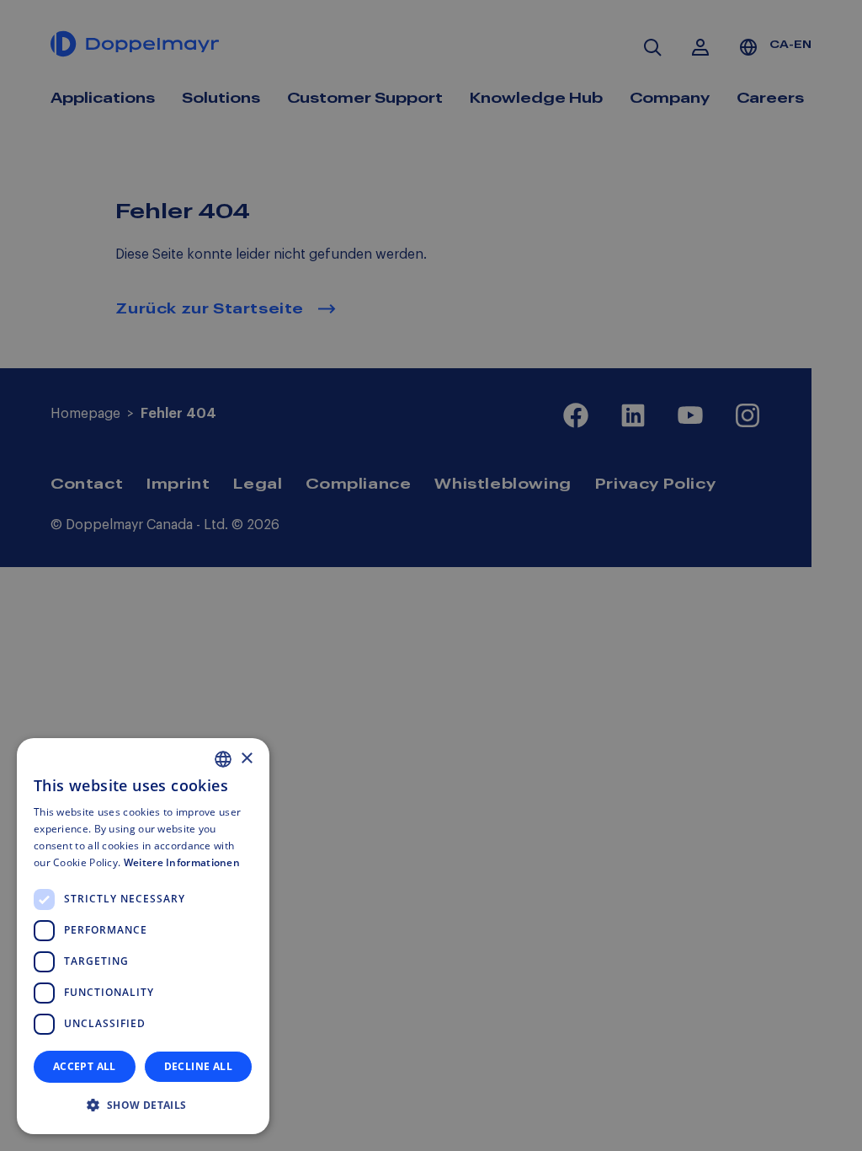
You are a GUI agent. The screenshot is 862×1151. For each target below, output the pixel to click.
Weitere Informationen (182, 862)
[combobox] (223, 759)
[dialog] (143, 936)
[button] (143, 1105)
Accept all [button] (84, 1066)
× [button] (246, 758)
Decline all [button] (198, 1066)
